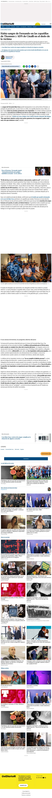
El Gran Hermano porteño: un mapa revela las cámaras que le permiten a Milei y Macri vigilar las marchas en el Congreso (13, 556)
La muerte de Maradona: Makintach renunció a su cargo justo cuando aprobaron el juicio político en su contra (38, 531)
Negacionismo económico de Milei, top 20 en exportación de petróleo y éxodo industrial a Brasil (38, 556)
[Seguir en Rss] (45, 777)
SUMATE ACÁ (23, 785)
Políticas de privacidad (26, 793)
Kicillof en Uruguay (36, 1)
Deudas (46, 1)
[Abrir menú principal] (50, 23)
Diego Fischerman (30, 687)
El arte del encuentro (6, 685)
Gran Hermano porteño (18, 1)
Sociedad (13, 26)
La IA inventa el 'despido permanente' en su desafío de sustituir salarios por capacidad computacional (12, 577)
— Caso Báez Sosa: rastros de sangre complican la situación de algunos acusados (22, 47)
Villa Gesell (17, 449)
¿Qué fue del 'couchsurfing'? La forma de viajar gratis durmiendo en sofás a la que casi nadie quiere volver (13, 749)
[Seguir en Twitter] (36, 777)
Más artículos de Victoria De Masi (9, 488)
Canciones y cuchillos (32, 685)
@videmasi (4, 489)
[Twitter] (32, 66)
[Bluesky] (29, 66)
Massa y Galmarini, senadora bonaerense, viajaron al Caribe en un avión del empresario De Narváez (38, 642)
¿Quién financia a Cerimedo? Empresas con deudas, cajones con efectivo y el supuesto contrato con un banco (12, 662)
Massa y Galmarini (42, 1)
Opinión (17, 26)
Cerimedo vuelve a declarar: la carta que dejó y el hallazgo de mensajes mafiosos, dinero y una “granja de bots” (38, 662)
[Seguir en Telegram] (39, 777)
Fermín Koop (29, 580)
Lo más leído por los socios (7, 463)
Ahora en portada (5, 537)
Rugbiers (22, 449)
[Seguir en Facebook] (38, 777)
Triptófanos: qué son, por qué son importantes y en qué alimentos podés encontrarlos (13, 481)
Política (3, 26)
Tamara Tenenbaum (5, 600)
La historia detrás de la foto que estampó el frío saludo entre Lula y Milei (38, 509)
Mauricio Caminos (4, 558)
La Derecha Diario (31, 1)
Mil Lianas (30, 26)
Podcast (34, 26)
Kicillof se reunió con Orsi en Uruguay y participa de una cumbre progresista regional (13, 641)
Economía (8, 26)
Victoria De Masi (9, 56)
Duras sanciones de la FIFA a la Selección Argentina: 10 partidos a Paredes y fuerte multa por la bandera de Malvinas (37, 482)
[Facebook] (27, 66)
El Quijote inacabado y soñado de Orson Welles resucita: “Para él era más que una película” (37, 599)
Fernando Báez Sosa (9, 449)
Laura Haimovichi (4, 687)
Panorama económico (11, 1)
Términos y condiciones (26, 795)
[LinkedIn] (35, 66)
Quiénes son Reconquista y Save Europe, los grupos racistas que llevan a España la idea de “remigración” (13, 620)
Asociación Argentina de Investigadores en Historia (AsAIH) (38, 620)
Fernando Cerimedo (25, 1)
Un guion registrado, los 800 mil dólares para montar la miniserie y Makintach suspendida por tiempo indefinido (13, 531)
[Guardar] (38, 66)
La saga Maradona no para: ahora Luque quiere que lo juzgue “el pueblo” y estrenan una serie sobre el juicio (12, 510)
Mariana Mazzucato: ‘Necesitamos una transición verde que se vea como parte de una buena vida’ (39, 577)
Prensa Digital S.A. (26, 791)
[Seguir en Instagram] (41, 777)
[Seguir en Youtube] (43, 777)
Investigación (23, 26)
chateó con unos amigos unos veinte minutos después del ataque (31, 116)
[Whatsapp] (24, 66)
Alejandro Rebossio (30, 558)
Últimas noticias (5, 668)
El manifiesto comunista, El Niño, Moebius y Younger (12, 598)
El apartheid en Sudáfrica (33, 619)
